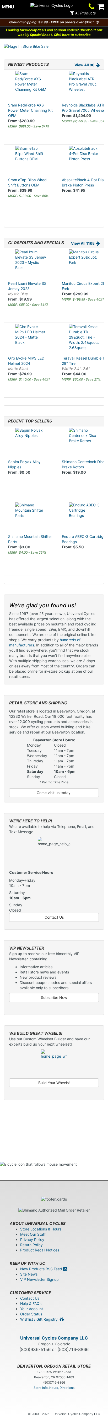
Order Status (31, 1314)
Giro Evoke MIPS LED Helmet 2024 (26, 363)
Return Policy (31, 1245)
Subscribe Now (54, 997)
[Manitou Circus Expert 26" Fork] (84, 265)
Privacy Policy (32, 1239)
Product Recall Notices (39, 1250)
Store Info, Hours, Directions (54, 1388)
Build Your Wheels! (54, 1082)
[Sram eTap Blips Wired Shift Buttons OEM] (31, 161)
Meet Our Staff (33, 1234)
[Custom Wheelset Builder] (54, 1062)
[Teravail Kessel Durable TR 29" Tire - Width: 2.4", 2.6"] (84, 340)
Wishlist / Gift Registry (40, 1319)
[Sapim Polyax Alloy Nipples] (31, 443)
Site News (28, 1274)
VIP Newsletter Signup (39, 1279)
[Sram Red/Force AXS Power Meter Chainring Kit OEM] (31, 87)
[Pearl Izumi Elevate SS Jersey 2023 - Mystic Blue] (31, 265)
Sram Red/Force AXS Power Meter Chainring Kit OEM (30, 110)
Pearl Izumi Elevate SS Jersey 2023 (27, 288)
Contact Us (54, 917)
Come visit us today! (54, 792)
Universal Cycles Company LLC (54, 1338)
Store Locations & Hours (40, 1229)
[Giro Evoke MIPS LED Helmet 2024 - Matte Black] (31, 340)
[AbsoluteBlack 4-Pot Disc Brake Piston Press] (84, 161)
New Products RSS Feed (41, 1269)
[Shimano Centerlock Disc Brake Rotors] (84, 443)
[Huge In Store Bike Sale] (54, 46)
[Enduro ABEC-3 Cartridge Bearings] (84, 518)
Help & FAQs (30, 1303)
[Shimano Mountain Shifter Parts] (31, 518)
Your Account (31, 1308)
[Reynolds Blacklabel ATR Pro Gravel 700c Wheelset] (84, 87)
